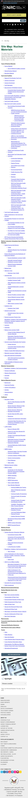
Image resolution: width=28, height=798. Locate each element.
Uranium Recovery (6, 529)
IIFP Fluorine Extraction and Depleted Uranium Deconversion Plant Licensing (14, 237)
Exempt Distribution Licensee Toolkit (17, 257)
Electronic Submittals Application (11, 748)
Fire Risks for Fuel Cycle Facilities (16, 230)
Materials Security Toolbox (11, 465)
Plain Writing (5, 758)
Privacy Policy (18, 793)
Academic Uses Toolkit (13, 308)
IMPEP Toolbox (8, 467)
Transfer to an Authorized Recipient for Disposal (16, 436)
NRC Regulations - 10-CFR (8, 754)
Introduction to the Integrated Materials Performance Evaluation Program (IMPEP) (16, 471)
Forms (3, 745)
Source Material (8, 66)
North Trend (11, 559)
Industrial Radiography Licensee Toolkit (16, 287)
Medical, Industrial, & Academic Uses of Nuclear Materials (14, 241)
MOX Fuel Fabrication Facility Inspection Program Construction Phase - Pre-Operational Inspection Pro (18, 207)
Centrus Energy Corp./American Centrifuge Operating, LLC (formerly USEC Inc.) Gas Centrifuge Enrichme (19, 131)
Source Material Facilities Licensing (16, 68)
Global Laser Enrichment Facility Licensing (16, 151)
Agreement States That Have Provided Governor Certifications (17, 452)
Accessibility (11, 793)
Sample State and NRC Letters (15, 413)
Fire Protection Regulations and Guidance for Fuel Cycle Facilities (16, 227)
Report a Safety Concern (14, 15)
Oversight (7, 375)
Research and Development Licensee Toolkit (17, 291)
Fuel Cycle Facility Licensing (11, 101)
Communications (9, 392)
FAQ (5, 29)
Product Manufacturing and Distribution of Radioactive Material (15, 254)
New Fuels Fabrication (10, 616)
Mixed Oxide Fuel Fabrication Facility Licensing (17, 155)
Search (23, 20)
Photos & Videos (6, 712)
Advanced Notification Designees (10, 625)
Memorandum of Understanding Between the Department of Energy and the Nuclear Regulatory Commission (19, 145)
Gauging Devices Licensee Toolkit (16, 277)
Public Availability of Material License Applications (14, 362)
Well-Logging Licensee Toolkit (15, 303)
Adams (2, 704)
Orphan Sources (12, 344)
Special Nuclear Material (10, 71)
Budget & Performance (8, 722)
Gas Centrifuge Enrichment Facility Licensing (16, 106)
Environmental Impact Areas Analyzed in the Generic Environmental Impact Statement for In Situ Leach (17, 579)
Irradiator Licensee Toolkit (14, 280)
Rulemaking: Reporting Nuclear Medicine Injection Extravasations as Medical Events (17, 338)
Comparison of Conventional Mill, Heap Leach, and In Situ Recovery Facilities (16, 538)
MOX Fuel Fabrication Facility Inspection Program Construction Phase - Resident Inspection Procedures (18, 200)
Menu (24, 7)
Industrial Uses (8, 275)
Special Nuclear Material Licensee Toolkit (16, 300)
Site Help (6, 31)
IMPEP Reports (11, 477)
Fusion (3, 629)
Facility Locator (20, 33)
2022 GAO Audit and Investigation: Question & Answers (16, 358)
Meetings (13, 176)
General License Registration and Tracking (15, 342)
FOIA (22, 787)
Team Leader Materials (13, 482)
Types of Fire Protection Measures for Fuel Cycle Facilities (16, 233)
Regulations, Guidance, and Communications (16, 368)
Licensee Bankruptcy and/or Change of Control (17, 445)
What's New (21, 29)
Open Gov (3, 706)
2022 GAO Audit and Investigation (13, 355)
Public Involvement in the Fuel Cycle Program (14, 215)
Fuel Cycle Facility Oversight (12, 212)
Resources (10, 416)
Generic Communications (14, 457)
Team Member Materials (14, 485)
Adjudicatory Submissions (9, 750)
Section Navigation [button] (14, 654)
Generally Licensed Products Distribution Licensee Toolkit (15, 261)
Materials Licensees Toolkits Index (13, 353)
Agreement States (12, 29)
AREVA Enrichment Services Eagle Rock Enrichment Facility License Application (19, 118)
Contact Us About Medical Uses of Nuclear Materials (16, 333)
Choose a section (7, 683)
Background (7, 382)
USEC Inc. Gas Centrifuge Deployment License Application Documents (19, 137)
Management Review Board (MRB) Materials (16, 519)
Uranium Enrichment (10, 82)
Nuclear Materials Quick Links (9, 590)
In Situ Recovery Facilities (14, 546)
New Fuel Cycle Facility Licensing (13, 103)
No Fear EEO (21, 789)
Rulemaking (4, 762)
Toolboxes (4, 397)
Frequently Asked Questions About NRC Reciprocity (12, 621)
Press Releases (11, 460)
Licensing (7, 325)
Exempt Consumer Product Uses (13, 317)
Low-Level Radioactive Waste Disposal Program (18, 513)
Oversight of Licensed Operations (13, 582)
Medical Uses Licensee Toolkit (12, 329)
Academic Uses (8, 305)
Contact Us (13, 31)
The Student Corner (7, 710)
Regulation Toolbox (9, 399)
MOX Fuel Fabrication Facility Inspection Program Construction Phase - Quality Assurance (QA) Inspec (18, 193)
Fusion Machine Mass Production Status (14, 639)
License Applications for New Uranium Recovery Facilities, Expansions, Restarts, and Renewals (15, 555)
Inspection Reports (7, 756)
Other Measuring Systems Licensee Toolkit (16, 283)
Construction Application (17, 158)
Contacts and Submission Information (17, 418)
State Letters (11, 462)
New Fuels (4, 592)
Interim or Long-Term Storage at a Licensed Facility (16, 432)
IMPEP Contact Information (14, 522)
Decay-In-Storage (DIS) (13, 429)
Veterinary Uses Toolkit (13, 273)
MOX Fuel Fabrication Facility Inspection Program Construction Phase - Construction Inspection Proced (18, 186)
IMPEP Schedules (12, 475)
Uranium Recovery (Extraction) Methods (14, 532)
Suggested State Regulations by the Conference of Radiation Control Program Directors (17, 422)
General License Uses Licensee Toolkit (15, 313)
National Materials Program (8, 380)
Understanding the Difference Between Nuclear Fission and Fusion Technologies (15, 645)
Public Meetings (8, 634)
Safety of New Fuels (10, 604)
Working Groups (5, 527)
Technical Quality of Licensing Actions (18, 497)
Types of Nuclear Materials (8, 63)
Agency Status (5, 734)
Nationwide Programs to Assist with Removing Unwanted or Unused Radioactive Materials (16, 441)
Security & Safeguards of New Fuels (13, 614)
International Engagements (11, 648)
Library (6, 394)
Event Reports (5, 702)
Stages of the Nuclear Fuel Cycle (13, 78)
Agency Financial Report (8, 724)
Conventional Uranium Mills (14, 534)
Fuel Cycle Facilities (6, 75)
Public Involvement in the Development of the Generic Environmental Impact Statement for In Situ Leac (17, 572)
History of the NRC (6, 728)
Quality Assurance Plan (16, 172)
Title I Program (11, 551)
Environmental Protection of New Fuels (14, 599)
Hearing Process (15, 163)
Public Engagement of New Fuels (13, 602)
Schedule (13, 174)
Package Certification (10, 370)
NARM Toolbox (8, 449)
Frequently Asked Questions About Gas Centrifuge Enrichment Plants (18, 124)
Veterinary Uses (8, 270)
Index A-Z (6, 33)
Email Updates (21, 31)
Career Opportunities (7, 730)
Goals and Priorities (9, 385)
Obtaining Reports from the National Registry (17, 250)
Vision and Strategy (9, 637)
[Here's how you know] (14, 2)
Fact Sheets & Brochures (8, 743)
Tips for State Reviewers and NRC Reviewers (16, 402)
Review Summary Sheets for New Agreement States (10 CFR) (16, 406)
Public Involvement (9, 585)
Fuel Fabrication (9, 85)
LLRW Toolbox (8, 426)
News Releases (5, 700)
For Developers (5, 714)
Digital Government (7, 708)
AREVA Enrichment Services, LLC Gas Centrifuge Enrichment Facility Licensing (19, 111)
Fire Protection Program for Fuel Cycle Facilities (14, 219)
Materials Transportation (7, 366)
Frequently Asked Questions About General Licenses (16, 347)
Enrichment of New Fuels (11, 609)
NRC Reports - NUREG (7, 752)
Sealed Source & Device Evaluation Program (17, 509)
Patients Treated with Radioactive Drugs (14, 350)
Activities (7, 389)
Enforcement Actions (7, 760)
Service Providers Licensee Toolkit (16, 294)
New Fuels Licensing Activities (12, 594)
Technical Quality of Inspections (19, 493)
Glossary (4, 764)
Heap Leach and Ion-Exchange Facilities (15, 543)
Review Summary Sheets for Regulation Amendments (15, 410)
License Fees (4, 726)
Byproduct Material (9, 73)
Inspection (7, 327)
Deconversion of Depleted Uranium (13, 87)
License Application (15, 160)
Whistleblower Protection (11, 789)
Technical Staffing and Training (18, 487)
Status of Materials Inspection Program (18, 490)
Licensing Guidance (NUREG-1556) (16, 455)
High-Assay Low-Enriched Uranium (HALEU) (15, 611)
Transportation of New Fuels (12, 597)
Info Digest (4, 741)
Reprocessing (5, 618)
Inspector (11, 791)
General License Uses (10, 310)
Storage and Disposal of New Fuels (13, 606)
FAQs (6, 632)
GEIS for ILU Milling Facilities (12, 562)
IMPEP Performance (13, 480)
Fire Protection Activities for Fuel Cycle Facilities (16, 223)
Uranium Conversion (10, 80)
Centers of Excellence (10, 387)
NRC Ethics (4, 732)
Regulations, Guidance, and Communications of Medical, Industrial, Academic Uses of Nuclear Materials (16, 321)
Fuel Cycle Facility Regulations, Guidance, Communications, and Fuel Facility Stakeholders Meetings (15, 97)
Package (7, 377)
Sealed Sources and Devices (12, 245)
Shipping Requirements (10, 373)
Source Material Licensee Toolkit (16, 297)
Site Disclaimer (10, 795)
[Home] (12, 7)
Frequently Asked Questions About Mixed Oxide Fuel (18, 180)
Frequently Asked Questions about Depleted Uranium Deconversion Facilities (16, 91)
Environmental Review (16, 169)
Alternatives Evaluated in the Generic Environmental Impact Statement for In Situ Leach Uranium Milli (17, 566)
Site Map (20, 791)
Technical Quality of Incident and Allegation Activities (18, 501)
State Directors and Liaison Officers (10, 627)
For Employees (18, 795)
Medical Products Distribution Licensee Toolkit (15, 265)
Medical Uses (8, 268)
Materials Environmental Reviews (10, 587)
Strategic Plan (5, 720)
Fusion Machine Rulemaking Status (13, 641)
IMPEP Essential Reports (14, 525)
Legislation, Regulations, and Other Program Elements (18, 505)
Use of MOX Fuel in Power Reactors (17, 166)
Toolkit (9, 247)
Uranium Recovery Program (18, 516)
